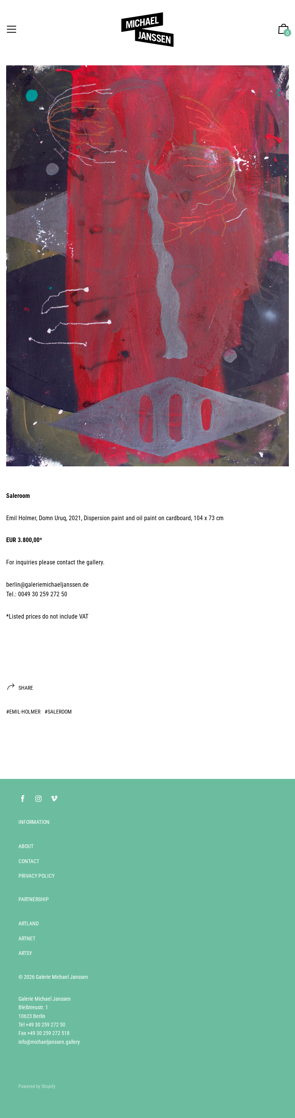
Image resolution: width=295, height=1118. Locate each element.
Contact (28, 861)
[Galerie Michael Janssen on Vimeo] (54, 798)
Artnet (26, 938)
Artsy (25, 953)
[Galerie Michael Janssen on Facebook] (22, 798)
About (25, 846)
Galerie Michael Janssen (62, 977)
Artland (28, 923)
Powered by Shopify (36, 1086)
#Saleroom (58, 712)
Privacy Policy (36, 876)
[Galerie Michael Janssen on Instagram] (38, 798)
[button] (283, 30)
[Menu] (11, 30)
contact (66, 562)
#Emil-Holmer (23, 712)
